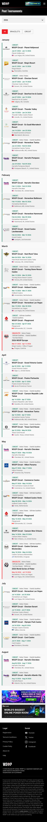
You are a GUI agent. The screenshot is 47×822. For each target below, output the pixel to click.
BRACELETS (15, 31)
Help (4, 755)
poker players (24, 811)
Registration (7, 733)
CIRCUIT (28, 31)
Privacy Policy (8, 742)
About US (6, 751)
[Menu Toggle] (44, 3)
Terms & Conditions (10, 737)
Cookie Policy (7, 746)
